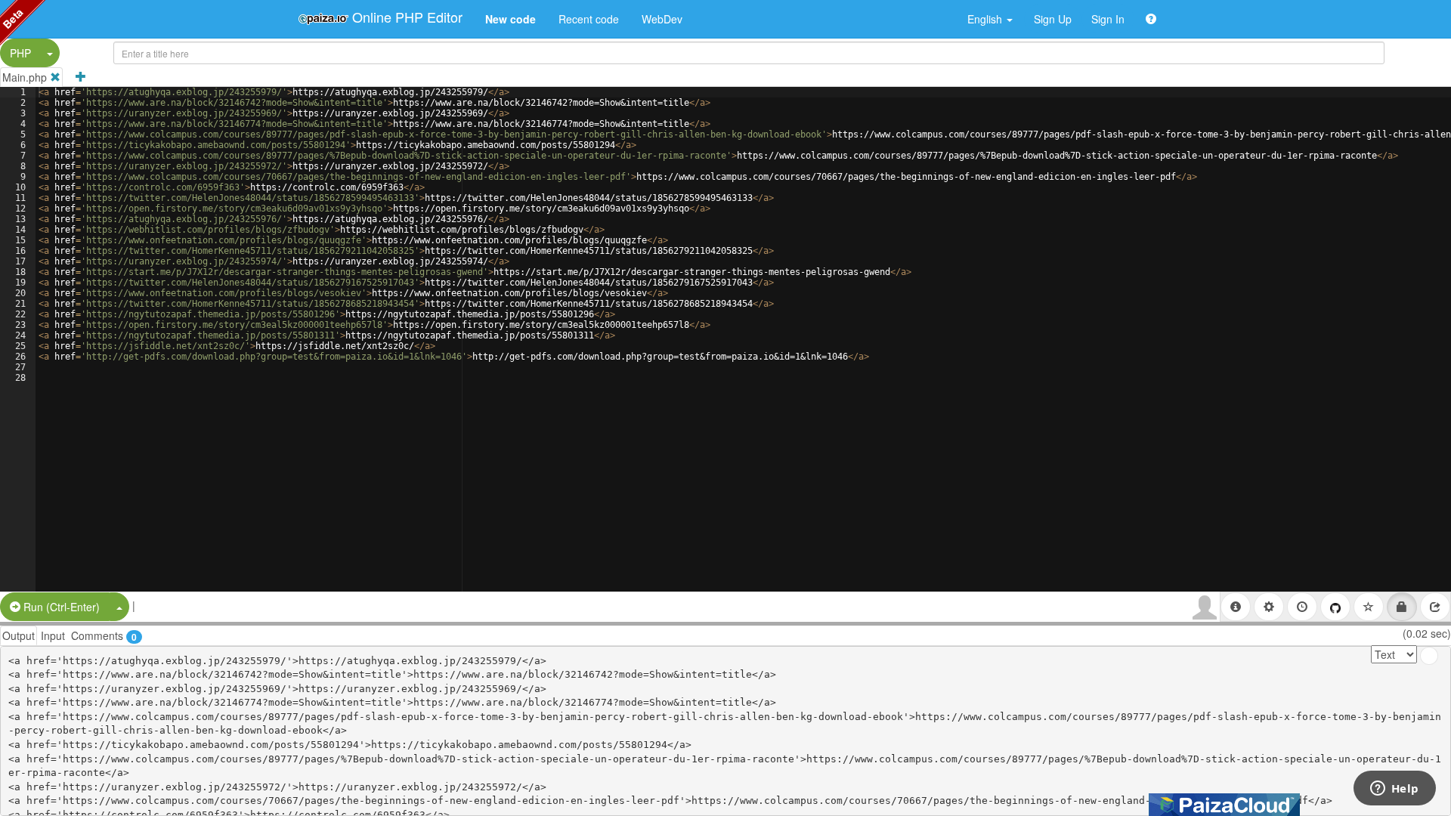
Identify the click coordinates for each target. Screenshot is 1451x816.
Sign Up (1053, 18)
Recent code (588, 18)
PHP (20, 52)
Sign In (1108, 18)
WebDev (662, 18)
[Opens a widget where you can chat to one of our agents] (1394, 789)
